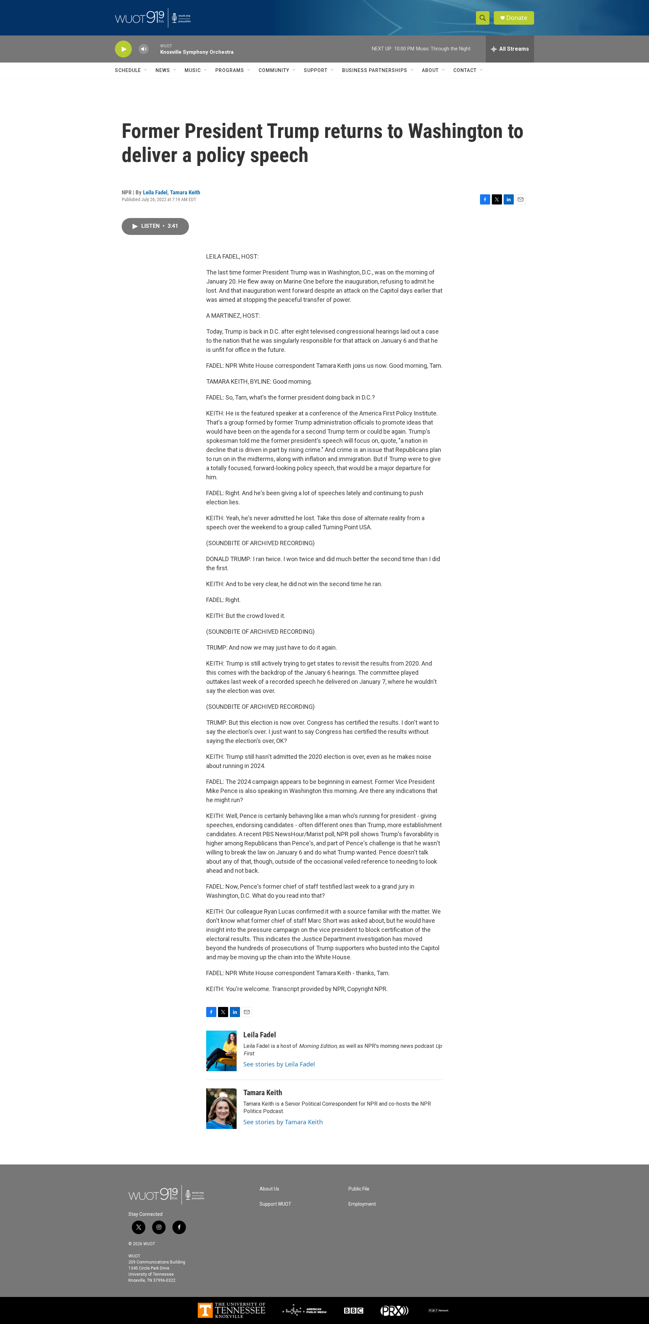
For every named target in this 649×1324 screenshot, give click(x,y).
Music (193, 70)
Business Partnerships (374, 70)
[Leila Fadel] (221, 1051)
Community (274, 70)
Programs (229, 70)
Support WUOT (275, 1204)
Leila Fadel (155, 192)
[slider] (154, 48)
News (162, 70)
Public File (358, 1188)
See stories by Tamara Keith (283, 1122)
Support (316, 70)
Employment (362, 1204)
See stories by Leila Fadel (279, 1064)
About (430, 70)
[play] (123, 49)
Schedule (128, 70)
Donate (516, 17)
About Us (269, 1188)
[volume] (143, 49)
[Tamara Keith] (221, 1108)
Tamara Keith (185, 192)
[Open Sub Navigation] (146, 70)
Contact (465, 70)
